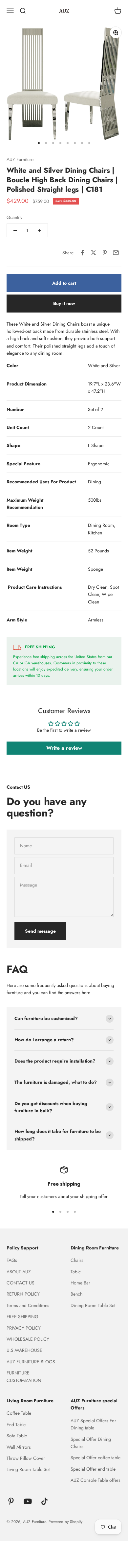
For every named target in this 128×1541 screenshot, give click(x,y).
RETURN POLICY (23, 1294)
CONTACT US (20, 1283)
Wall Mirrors (19, 1447)
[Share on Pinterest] (104, 252)
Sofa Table (17, 1435)
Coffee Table (19, 1413)
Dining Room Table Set (93, 1305)
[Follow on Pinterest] (11, 1501)
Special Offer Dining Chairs (91, 1443)
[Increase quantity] (39, 230)
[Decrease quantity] (15, 230)
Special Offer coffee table (95, 1457)
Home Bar (80, 1283)
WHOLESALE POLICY (28, 1339)
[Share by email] (115, 252)
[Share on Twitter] (93, 252)
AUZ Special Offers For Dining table (93, 1424)
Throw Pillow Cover (26, 1458)
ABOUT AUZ (19, 1271)
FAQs (12, 1260)
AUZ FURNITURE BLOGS (31, 1361)
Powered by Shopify (65, 1522)
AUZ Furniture (20, 159)
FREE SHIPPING (22, 1316)
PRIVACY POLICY (24, 1328)
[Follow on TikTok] (44, 1501)
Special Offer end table (93, 1469)
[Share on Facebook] (82, 252)
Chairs (77, 1260)
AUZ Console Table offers (95, 1480)
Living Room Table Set (28, 1469)
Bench (76, 1294)
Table (76, 1271)
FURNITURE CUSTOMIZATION (24, 1376)
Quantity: (15, 217)
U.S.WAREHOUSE (24, 1350)
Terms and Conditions (28, 1305)
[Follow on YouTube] (27, 1501)
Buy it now (64, 303)
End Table (16, 1424)
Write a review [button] (64, 748)
